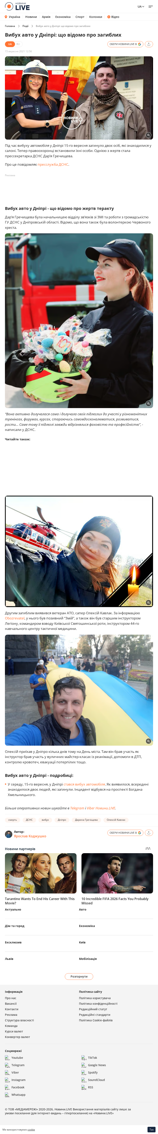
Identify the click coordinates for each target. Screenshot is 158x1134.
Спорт (80, 17)
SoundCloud (96, 1080)
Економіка (63, 17)
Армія (46, 17)
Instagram (19, 1080)
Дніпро (62, 820)
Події (25, 26)
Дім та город (14, 926)
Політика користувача (95, 998)
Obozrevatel (14, 618)
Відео (115, 17)
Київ (82, 942)
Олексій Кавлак (116, 820)
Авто (82, 909)
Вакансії (11, 1004)
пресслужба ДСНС (53, 164)
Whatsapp (19, 1095)
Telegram (77, 808)
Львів (9, 959)
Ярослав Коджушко (30, 836)
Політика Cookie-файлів (96, 1020)
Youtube (17, 1058)
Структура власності (19, 1020)
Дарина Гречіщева (86, 820)
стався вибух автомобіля (84, 784)
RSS (90, 1087)
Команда (11, 1026)
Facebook (18, 1087)
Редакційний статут (93, 1009)
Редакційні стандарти (94, 1015)
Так (152, 1129)
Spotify (93, 1072)
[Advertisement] (80, 188)
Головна (10, 26)
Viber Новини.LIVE (101, 808)
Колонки (95, 17)
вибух (45, 820)
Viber (15, 1072)
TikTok (92, 1058)
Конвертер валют (17, 1037)
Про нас (10, 998)
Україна (14, 17)
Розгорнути (79, 976)
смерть (12, 820)
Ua (140, 6)
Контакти (11, 1009)
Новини (31, 17)
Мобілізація (88, 959)
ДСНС (29, 820)
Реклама (11, 1015)
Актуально (13, 909)
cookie (31, 1129)
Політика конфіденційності (98, 1004)
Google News (97, 1065)
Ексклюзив (13, 942)
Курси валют (14, 1031)
